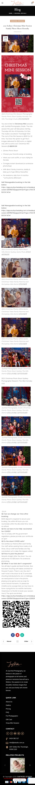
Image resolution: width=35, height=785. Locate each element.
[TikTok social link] (22, 733)
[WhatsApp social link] (22, 635)
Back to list (17, 641)
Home (10, 13)
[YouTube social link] (15, 733)
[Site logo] (17, 3)
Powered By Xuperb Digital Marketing (17, 778)
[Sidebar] (2, 238)
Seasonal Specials (20, 13)
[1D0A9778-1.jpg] (17, 765)
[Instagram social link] (11, 733)
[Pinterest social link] (17, 635)
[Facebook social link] (13, 635)
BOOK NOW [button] (5, 192)
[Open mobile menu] (2, 3)
